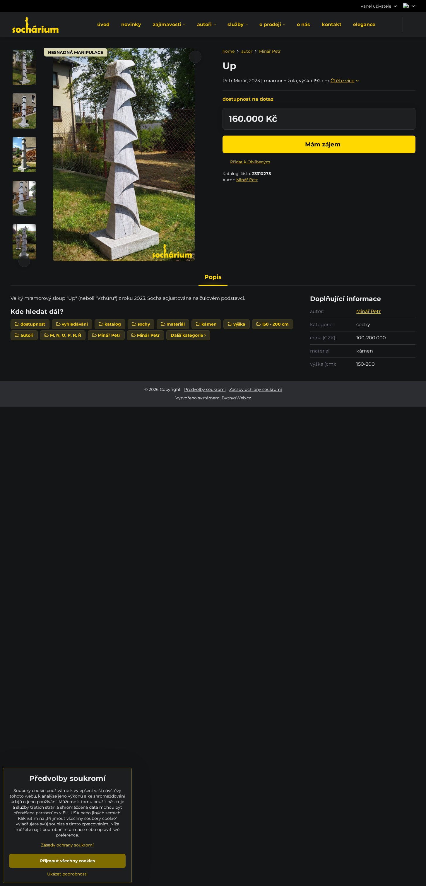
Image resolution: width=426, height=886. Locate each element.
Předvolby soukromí (205, 389)
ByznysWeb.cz (236, 398)
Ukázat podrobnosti (67, 874)
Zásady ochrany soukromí (255, 389)
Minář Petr (247, 179)
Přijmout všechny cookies (67, 860)
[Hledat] (411, 24)
